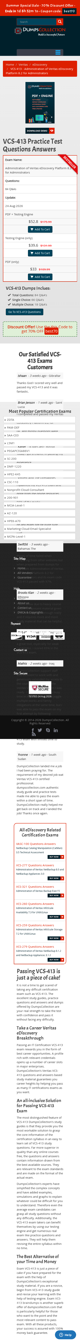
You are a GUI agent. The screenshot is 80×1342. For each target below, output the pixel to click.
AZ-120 (11, 513)
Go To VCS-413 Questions (24, 312)
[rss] (34, 734)
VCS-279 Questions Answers (35, 946)
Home (10, 64)
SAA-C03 (12, 435)
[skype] (48, 730)
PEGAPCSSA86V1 (18, 451)
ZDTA (10, 420)
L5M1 (10, 443)
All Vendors (25, 572)
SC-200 (11, 459)
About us (23, 603)
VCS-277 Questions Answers (35, 865)
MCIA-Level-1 (15, 505)
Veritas (23, 64)
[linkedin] (56, 730)
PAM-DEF (12, 427)
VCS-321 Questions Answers (35, 887)
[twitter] (40, 730)
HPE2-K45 (13, 474)
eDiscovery (39, 64)
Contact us (24, 607)
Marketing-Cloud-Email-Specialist (28, 529)
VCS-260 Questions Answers (35, 904)
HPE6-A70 (13, 521)
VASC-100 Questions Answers (36, 844)
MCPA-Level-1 (16, 536)
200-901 (12, 497)
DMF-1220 (13, 466)
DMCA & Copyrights (30, 612)
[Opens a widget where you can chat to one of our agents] (65, 1335)
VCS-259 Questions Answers (35, 925)
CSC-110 (12, 482)
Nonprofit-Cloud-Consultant (25, 490)
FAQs (21, 598)
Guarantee (24, 577)
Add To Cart (41, 229)
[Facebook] (33, 730)
